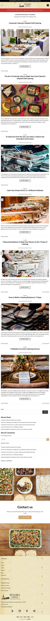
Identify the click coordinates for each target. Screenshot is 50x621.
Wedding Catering (5, 582)
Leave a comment (46, 343)
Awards (2, 570)
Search (2, 409)
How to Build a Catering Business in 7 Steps (25, 297)
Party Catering (4, 590)
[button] (2, 5)
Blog (2, 572)
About (2, 565)
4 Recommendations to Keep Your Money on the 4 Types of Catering (16, 429)
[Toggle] (48, 568)
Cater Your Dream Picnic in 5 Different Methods (25, 190)
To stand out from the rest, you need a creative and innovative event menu (18, 424)
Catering (25, 21)
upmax (30, 82)
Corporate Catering (5, 587)
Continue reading (25, 66)
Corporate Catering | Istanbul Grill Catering (25, 23)
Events (2, 567)
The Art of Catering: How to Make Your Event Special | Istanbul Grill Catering (18, 422)
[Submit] (47, 439)
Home (2, 562)
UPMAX (28, 619)
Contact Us (3, 575)
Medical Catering (5, 585)
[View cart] (48, 5)
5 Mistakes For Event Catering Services (25, 349)
